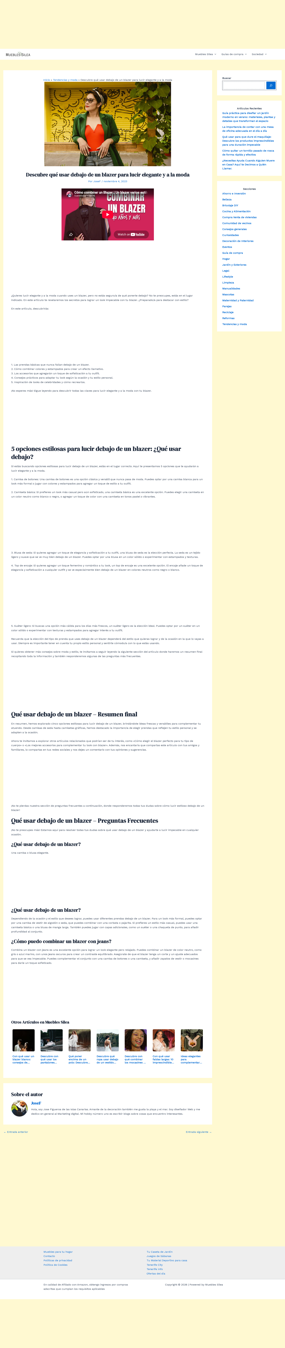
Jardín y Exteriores (234, 264)
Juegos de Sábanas (159, 1256)
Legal (225, 270)
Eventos (227, 246)
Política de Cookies (55, 1264)
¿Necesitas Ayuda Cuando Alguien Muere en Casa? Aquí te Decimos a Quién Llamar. (248, 164)
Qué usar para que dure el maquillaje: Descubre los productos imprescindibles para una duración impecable (248, 140)
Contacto (49, 1256)
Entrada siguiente (199, 1132)
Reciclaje (228, 312)
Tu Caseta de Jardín (160, 1251)
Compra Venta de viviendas (239, 217)
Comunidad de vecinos (236, 223)
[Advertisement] (142, 24)
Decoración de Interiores (237, 241)
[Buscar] (271, 85)
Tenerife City (155, 1264)
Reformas (228, 318)
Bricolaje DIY (230, 205)
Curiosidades (230, 235)
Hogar (226, 258)
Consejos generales (234, 229)
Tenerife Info (155, 1269)
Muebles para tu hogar (58, 1251)
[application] (214, 54)
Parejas (227, 306)
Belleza (227, 199)
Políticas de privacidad (58, 1260)
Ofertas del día (156, 1273)
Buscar (226, 78)
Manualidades (231, 288)
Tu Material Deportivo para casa (167, 1260)
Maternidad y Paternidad (238, 300)
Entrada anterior (16, 1132)
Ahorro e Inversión (234, 193)
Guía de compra (232, 252)
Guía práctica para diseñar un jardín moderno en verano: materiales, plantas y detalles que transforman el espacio (248, 117)
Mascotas (228, 294)
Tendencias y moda (234, 324)
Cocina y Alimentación (236, 211)
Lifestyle (227, 276)
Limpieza (228, 282)
